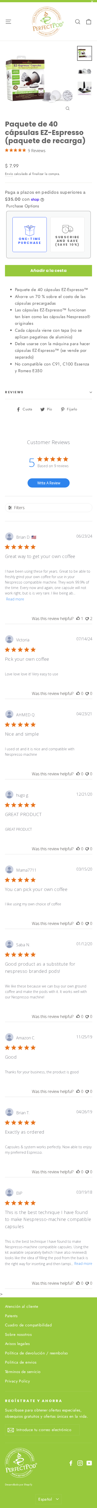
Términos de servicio (23, 1372)
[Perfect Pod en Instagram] (80, 1462)
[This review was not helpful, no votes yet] (87, 693)
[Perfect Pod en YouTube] (89, 1462)
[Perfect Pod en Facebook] (71, 1462)
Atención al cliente (21, 1306)
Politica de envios (21, 1362)
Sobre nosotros (18, 1334)
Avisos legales (17, 1343)
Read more (15, 599)
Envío (9, 173)
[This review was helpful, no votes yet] (78, 693)
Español (45, 1499)
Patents (11, 1316)
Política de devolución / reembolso (36, 1353)
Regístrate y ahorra (33, 1400)
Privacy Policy (17, 1381)
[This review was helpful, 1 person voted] (78, 618)
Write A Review (48, 483)
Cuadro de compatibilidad (28, 1325)
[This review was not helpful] (87, 618)
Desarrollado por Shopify (18, 1484)
